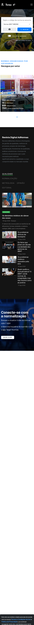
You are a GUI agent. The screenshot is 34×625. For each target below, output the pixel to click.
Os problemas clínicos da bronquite (23, 234)
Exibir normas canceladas (19, 36)
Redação (13, 221)
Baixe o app (7, 337)
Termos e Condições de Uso (21, 619)
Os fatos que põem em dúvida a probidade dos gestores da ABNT (24, 246)
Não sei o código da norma (23, 40)
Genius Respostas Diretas (12, 108)
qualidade (6, 212)
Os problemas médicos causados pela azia (23, 260)
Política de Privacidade (9, 622)
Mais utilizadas (8, 100)
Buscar (25, 29)
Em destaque (7, 103)
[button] (2, 93)
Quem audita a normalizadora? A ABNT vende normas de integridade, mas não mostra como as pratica (24, 276)
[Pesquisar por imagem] (10, 29)
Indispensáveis (9, 106)
